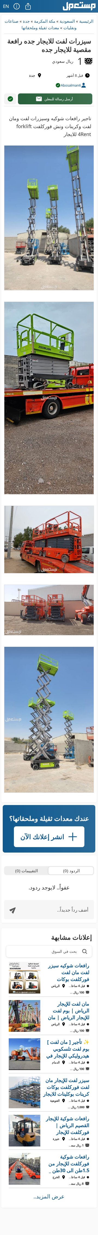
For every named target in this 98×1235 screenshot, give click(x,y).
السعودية (67, 21)
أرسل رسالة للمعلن (58, 98)
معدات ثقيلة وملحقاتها (40, 27)
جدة (26, 21)
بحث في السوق (64, 951)
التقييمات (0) (26, 870)
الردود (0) (71, 870)
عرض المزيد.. (49, 1196)
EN (6, 6)
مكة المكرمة (44, 21)
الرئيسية (86, 21)
